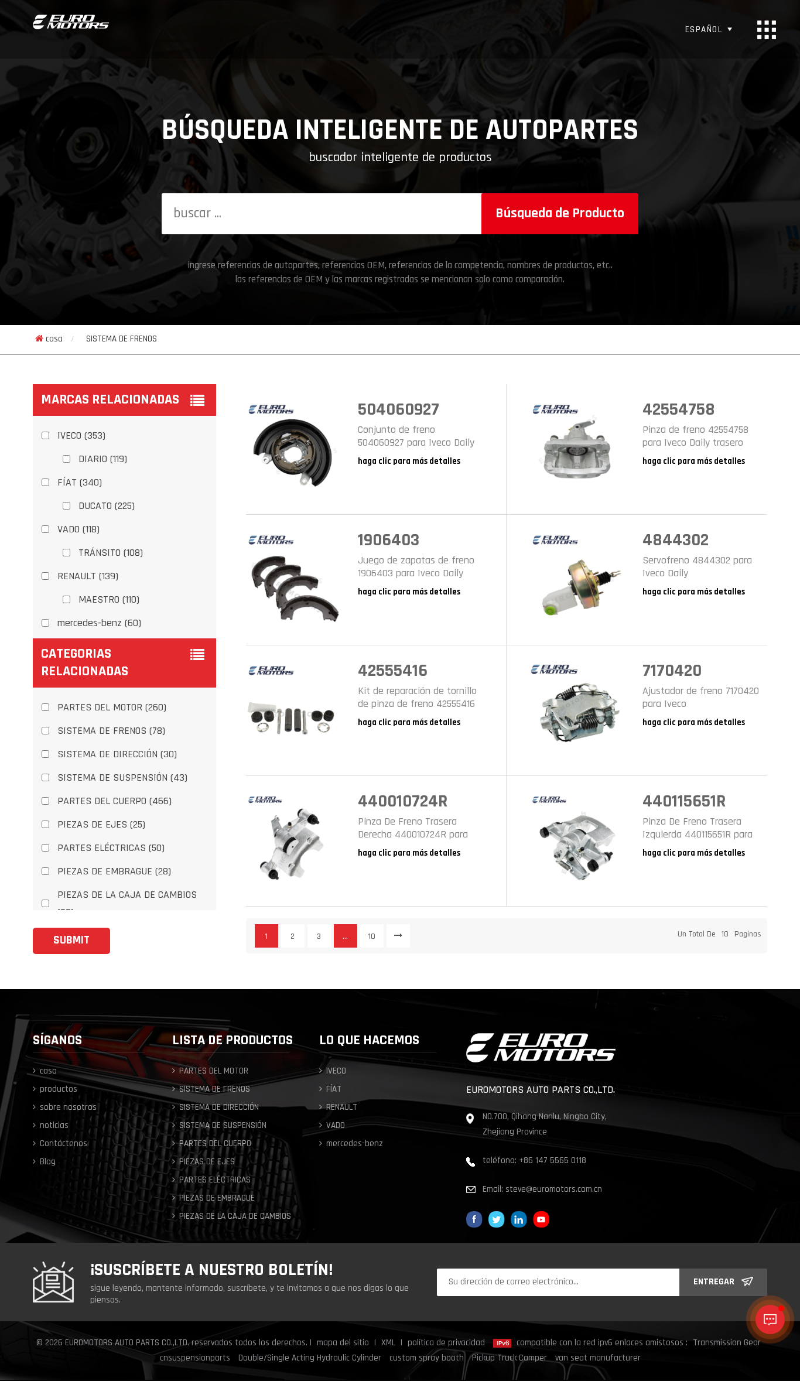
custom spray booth (426, 1358)
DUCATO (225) (106, 506)
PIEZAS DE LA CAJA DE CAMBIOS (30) (127, 904)
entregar (713, 1282)
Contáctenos (63, 1144)
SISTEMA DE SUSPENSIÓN (222, 1126)
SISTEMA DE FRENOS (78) (111, 731)
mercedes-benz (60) (99, 623)
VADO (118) (78, 530)
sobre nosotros (68, 1107)
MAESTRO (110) (108, 600)
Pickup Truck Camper (509, 1358)
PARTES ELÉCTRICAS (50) (111, 848)
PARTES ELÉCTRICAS (215, 1180)
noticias (54, 1126)
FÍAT (333, 1089)
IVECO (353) (81, 436)
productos (58, 1089)
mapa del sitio (343, 1343)
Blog (48, 1162)
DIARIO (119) (102, 459)
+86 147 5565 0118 (552, 1161)
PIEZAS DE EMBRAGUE (217, 1198)
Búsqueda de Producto (559, 214)
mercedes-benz (354, 1144)
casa (54, 339)
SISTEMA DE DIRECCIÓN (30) (117, 755)
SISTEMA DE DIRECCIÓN (219, 1107)
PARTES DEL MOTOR (213, 1071)
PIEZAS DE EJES (207, 1162)
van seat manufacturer (598, 1358)
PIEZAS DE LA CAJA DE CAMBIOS (235, 1216)
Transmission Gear (727, 1343)
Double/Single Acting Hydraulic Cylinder (309, 1358)
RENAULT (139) (87, 577)
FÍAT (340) (79, 483)
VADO (335, 1126)
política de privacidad (446, 1343)
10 (371, 936)
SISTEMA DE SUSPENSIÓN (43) (122, 778)
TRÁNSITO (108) (110, 553)
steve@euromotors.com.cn (553, 1189)
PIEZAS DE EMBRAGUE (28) (114, 872)
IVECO (336, 1071)
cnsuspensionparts (195, 1358)
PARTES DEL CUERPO (215, 1144)
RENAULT (341, 1107)
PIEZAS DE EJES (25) (101, 825)
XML (388, 1343)
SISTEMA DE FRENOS (121, 339)
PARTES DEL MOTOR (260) (111, 708)
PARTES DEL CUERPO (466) (114, 802)
